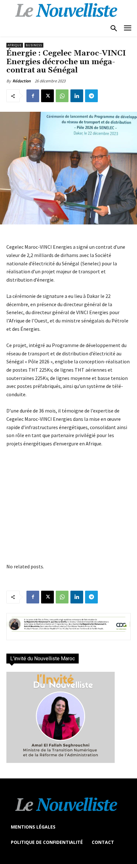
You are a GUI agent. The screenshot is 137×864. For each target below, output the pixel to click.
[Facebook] (32, 95)
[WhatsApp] (62, 95)
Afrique (15, 45)
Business (34, 45)
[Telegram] (91, 95)
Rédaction (21, 81)
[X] (47, 95)
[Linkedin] (76, 95)
